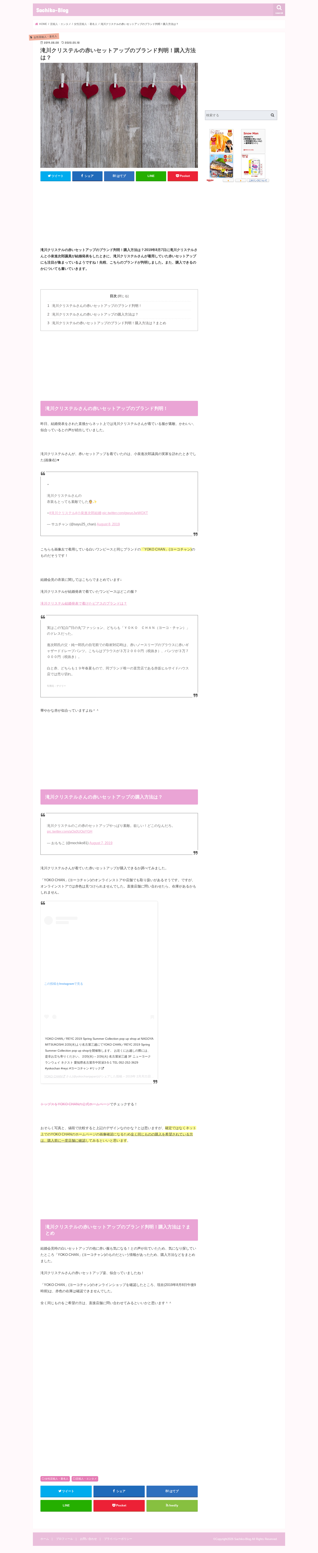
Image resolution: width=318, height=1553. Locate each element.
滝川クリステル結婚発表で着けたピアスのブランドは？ (83, 603)
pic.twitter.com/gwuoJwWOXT (125, 513)
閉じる (123, 296)
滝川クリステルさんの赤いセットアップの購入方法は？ (92, 314)
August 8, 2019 (108, 524)
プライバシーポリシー (118, 1538)
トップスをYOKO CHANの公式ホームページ (75, 1104)
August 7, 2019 (100, 843)
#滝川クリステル (62, 513)
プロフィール (64, 1538)
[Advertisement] (119, 216)
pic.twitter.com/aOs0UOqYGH (69, 831)
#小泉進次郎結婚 (88, 513)
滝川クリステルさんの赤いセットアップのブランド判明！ (94, 306)
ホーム (44, 1538)
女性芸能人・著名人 (56, 1478)
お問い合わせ (88, 1538)
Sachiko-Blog (52, 9)
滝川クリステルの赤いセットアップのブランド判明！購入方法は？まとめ (106, 323)
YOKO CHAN (53, 1076)
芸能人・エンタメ (86, 1478)
